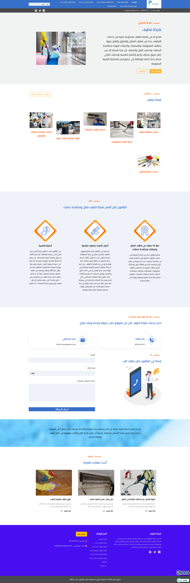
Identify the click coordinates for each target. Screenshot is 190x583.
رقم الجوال (90, 368)
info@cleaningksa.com (66, 344)
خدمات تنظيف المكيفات (95, 129)
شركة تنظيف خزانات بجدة (67, 2)
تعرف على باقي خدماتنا (40, 94)
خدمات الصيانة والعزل (149, 171)
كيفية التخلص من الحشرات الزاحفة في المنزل (138, 499)
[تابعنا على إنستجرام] (36, 10)
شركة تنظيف (103, 539)
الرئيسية (134, 2)
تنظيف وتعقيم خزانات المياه (68, 138)
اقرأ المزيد (142, 71)
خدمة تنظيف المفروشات (121, 142)
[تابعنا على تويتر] (40, 10)
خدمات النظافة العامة (148, 132)
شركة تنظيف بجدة (122, 2)
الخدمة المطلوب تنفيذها (86, 381)
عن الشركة (103, 566)
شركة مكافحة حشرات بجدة (128, 6)
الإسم (92, 355)
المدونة (104, 562)
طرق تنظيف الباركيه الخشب (60, 499)
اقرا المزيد (151, 511)
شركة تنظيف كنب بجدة (86, 2)
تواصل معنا (155, 71)
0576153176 (140, 344)
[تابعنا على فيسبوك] (44, 10)
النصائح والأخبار (112, 6)
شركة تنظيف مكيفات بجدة (105, 2)
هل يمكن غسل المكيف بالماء (101, 499)
